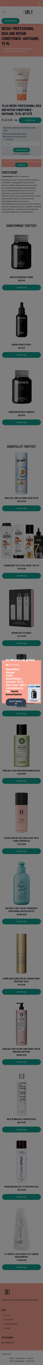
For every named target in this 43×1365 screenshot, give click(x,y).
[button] (16, 702)
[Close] (3, 661)
